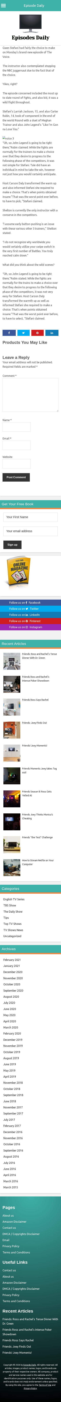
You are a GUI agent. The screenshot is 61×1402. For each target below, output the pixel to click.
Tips (6, 917)
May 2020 (9, 1015)
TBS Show (9, 905)
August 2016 (11, 1156)
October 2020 (11, 984)
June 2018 (9, 1101)
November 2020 (13, 978)
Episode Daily (34, 5)
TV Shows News (13, 930)
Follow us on (24, 602)
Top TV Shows (12, 923)
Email (7, 438)
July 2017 (9, 1119)
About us (8, 1215)
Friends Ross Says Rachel (18, 1340)
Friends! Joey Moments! (17, 1352)
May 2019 (9, 1070)
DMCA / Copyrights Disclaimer (21, 1233)
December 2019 (12, 1039)
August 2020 (11, 996)
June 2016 (9, 1168)
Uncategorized (12, 936)
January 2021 (11, 965)
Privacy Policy (11, 1246)
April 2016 (9, 1175)
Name (7, 420)
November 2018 (13, 1082)
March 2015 (10, 1187)
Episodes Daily (30, 38)
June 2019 (9, 1064)
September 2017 (13, 1113)
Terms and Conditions (16, 1252)
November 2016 (13, 1138)
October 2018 (11, 1088)
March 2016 (10, 1181)
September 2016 (13, 1150)
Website (7, 456)
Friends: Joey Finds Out (17, 1346)
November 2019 (13, 1045)
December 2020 (12, 971)
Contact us (9, 1227)
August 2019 (11, 1058)
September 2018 (13, 1095)
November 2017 (13, 1107)
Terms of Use (45, 1385)
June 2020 (9, 1009)
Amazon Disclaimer (14, 1221)
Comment (10, 375)
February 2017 (12, 1125)
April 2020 (9, 1021)
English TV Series (14, 899)
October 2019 (11, 1052)
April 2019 (9, 1076)
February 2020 (12, 1033)
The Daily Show (12, 911)
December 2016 (12, 1132)
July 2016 (9, 1162)
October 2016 (11, 1144)
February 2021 (12, 959)
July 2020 (9, 1002)
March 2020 (10, 1027)
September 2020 (13, 990)
